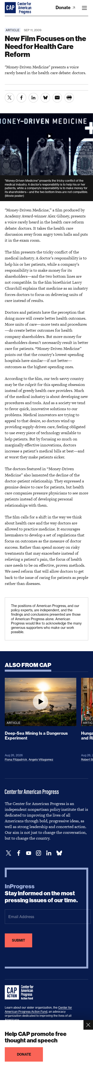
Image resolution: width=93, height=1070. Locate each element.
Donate (64, 7)
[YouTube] (28, 853)
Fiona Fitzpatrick (16, 759)
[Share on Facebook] (21, 97)
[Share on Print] (69, 97)
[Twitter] (8, 853)
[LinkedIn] (48, 853)
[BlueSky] (59, 853)
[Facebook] (18, 853)
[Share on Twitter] (9, 97)
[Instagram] (38, 853)
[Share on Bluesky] (45, 97)
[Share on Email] (57, 97)
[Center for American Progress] (11, 8)
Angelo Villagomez (41, 759)
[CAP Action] (20, 992)
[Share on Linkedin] (33, 97)
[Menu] (84, 8)
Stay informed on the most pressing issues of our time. (41, 893)
